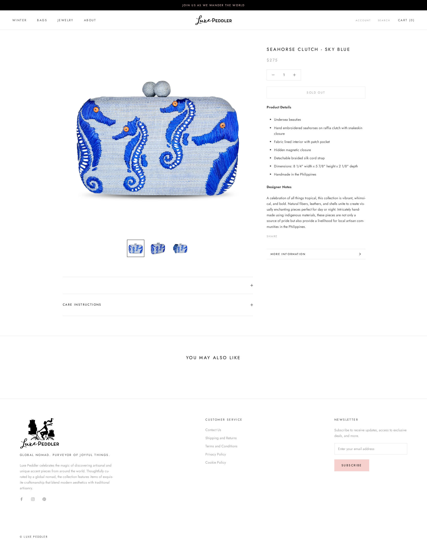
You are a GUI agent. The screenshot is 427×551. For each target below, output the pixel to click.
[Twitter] (288, 235)
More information (288, 254)
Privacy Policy (215, 454)
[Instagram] (33, 499)
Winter (19, 20)
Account (363, 20)
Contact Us (213, 429)
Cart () (406, 20)
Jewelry (66, 20)
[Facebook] (282, 235)
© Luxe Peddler (34, 537)
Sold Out (316, 92)
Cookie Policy (215, 462)
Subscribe (352, 465)
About (90, 20)
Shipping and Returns (221, 437)
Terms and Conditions (221, 446)
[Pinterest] (295, 235)
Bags (42, 20)
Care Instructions (82, 304)
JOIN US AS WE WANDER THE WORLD (213, 5)
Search (384, 20)
